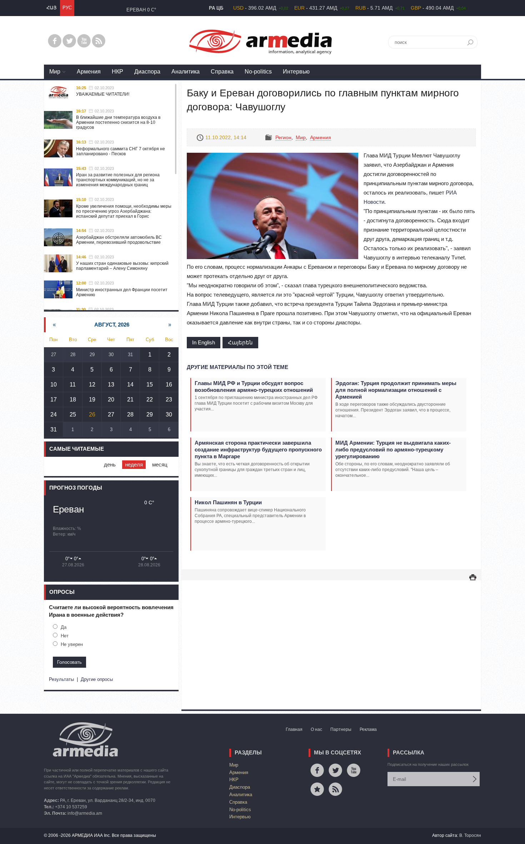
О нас (316, 729)
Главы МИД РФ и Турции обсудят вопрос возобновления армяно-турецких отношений (254, 386)
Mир (54, 72)
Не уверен (72, 644)
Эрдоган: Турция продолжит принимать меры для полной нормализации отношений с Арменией (395, 390)
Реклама (368, 729)
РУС (67, 7)
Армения (89, 72)
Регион (283, 137)
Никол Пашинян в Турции (228, 502)
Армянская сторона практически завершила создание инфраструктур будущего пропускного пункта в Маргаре (258, 449)
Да (63, 627)
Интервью (296, 72)
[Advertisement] (331, 638)
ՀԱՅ (51, 7)
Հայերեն (240, 342)
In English (203, 342)
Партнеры (340, 729)
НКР (117, 72)
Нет (65, 635)
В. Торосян (470, 835)
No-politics (258, 72)
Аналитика (185, 72)
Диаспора (147, 72)
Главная (294, 729)
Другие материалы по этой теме (237, 367)
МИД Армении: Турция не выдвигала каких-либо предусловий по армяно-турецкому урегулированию (393, 449)
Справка (222, 72)
